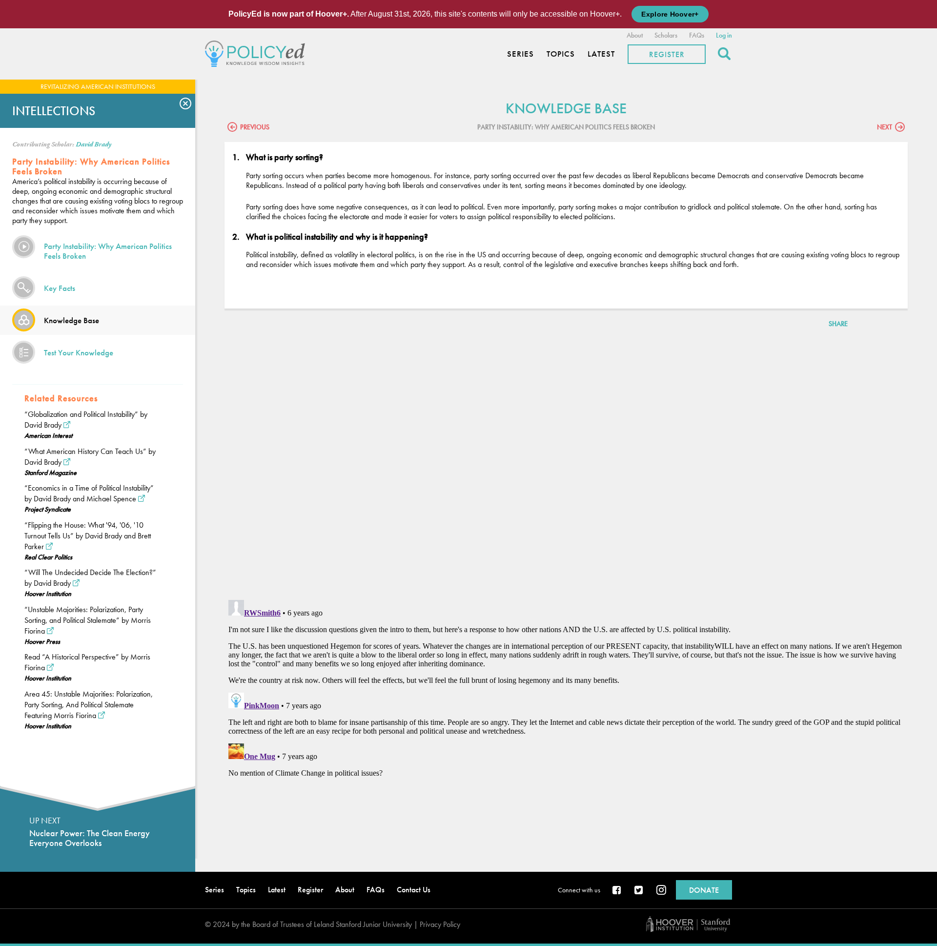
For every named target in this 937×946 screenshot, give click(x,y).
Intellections (53, 111)
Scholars (665, 35)
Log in (724, 35)
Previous (254, 127)
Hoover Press (42, 641)
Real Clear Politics (48, 557)
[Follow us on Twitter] (639, 891)
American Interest (48, 435)
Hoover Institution (47, 593)
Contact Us (413, 889)
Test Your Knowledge (78, 352)
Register (667, 54)
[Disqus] (566, 466)
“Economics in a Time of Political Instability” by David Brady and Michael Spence (89, 493)
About (635, 35)
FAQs (696, 35)
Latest (601, 54)
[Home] (257, 52)
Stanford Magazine (50, 472)
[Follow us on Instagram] (661, 891)
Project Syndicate (47, 509)
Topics (561, 54)
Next (884, 127)
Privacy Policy (440, 924)
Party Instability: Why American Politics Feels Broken (108, 251)
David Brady (93, 144)
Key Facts (59, 288)
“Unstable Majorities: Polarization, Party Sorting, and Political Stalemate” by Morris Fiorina (87, 620)
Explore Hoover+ (669, 14)
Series (520, 54)
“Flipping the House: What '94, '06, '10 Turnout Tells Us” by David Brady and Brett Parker (87, 536)
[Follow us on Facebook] (617, 891)
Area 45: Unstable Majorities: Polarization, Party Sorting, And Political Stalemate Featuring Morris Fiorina (88, 704)
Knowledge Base (71, 320)
